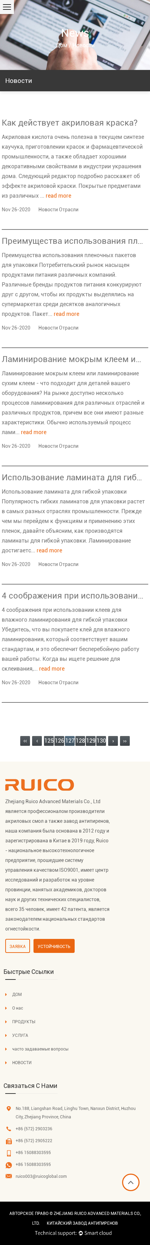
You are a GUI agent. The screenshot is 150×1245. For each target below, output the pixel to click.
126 (59, 740)
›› (125, 740)
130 (101, 740)
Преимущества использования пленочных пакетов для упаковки (73, 241)
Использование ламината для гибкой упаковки (73, 477)
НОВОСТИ (21, 1062)
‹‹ (25, 740)
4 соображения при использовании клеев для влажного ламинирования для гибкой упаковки (73, 596)
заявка (17, 946)
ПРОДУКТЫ (23, 1021)
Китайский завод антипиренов (82, 1223)
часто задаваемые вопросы (40, 1049)
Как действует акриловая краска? (69, 123)
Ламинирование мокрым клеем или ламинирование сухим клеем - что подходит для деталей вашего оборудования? (73, 359)
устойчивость (54, 946)
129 (91, 740)
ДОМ (17, 994)
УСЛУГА (20, 1035)
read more (58, 195)
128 (80, 740)
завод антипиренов (86, 821)
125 (49, 740)
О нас (17, 1008)
